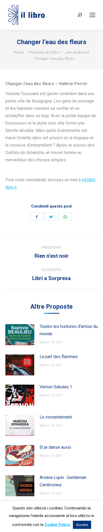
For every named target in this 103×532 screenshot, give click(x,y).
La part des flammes (59, 356)
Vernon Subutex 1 (56, 386)
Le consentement (56, 417)
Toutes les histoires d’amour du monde (69, 330)
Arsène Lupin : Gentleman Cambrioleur (63, 481)
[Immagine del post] (19, 334)
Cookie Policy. (57, 524)
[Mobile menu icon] (92, 15)
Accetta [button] (82, 525)
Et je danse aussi (55, 447)
